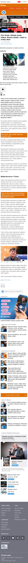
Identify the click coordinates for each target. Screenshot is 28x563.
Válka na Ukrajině (6, 508)
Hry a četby (5, 301)
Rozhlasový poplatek (20, 519)
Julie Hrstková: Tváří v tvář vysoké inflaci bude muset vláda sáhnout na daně (16, 343)
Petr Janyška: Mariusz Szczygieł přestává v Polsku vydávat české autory (16, 411)
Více (24, 17)
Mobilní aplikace (5, 529)
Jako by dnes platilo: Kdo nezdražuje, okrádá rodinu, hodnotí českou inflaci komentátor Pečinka (13, 195)
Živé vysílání (5, 313)
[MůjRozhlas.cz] (3, 51)
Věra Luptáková (12, 261)
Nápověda (17, 510)
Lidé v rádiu (18, 513)
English (3, 559)
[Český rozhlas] (5, 2)
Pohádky (4, 307)
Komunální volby (6, 510)
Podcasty (4, 527)
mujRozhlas (4, 296)
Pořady (18, 17)
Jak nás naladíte (19, 508)
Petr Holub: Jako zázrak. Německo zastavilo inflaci (12, 135)
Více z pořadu (6, 400)
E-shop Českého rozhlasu (10, 433)
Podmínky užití (18, 557)
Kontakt (17, 517)
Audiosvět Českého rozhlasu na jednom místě (12, 320)
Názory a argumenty (6, 44)
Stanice (3, 513)
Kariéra (17, 515)
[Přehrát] (3, 89)
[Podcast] (1, 95)
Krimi (3, 304)
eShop (3, 515)
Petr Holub (7, 280)
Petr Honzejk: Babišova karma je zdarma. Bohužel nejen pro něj (17, 404)
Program (11, 8)
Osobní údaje (10, 557)
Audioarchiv (18, 8)
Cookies (3, 557)
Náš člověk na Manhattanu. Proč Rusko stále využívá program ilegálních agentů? (16, 362)
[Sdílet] (4, 95)
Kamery (25, 8)
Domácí (3, 17)
